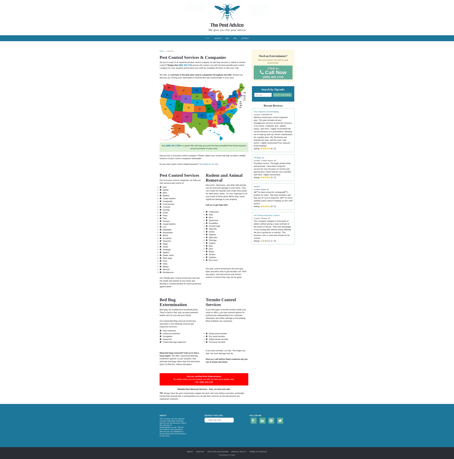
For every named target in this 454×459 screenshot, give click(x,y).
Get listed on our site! (208, 164)
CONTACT (200, 452)
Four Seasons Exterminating (266, 112)
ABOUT (190, 452)
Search (217, 38)
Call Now (274, 73)
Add (227, 38)
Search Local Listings (282, 95)
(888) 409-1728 (185, 65)
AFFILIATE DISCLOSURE (218, 452)
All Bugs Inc (259, 158)
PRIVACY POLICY (239, 452)
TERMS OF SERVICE (258, 452)
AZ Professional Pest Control (266, 215)
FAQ (235, 38)
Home (207, 38)
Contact (245, 38)
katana (257, 186)
